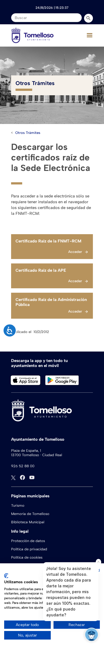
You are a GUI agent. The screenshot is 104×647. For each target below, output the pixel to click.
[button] (89, 35)
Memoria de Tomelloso (30, 514)
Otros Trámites (27, 133)
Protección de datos (28, 541)
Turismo (17, 505)
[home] (32, 35)
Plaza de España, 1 (26, 450)
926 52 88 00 (22, 466)
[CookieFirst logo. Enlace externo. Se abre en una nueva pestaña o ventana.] (6, 575)
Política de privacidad (29, 549)
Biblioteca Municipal (27, 522)
